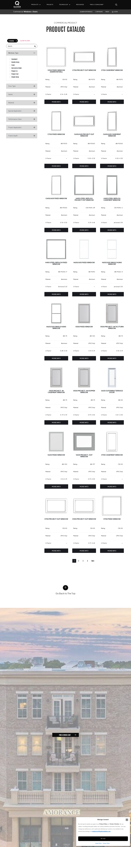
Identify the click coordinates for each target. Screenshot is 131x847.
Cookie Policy (98, 843)
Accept (103, 838)
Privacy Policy (106, 843)
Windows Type (13, 53)
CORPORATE (99, 11)
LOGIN (116, 11)
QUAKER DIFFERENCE (86, 11)
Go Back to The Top (65, 593)
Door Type (12, 86)
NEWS (107, 11)
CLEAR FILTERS (25, 41)
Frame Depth (13, 136)
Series (10, 94)
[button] (127, 820)
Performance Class (15, 119)
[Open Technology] (69, 5)
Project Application (14, 127)
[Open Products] (40, 5)
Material (11, 103)
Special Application (14, 111)
